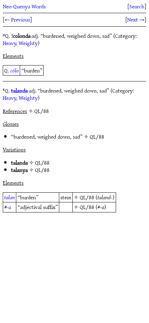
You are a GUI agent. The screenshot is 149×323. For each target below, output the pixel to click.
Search (136, 6)
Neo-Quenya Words (24, 6)
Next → (135, 19)
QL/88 (97, 136)
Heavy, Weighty (20, 43)
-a (9, 207)
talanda (19, 90)
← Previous (17, 19)
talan (9, 197)
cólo (14, 70)
